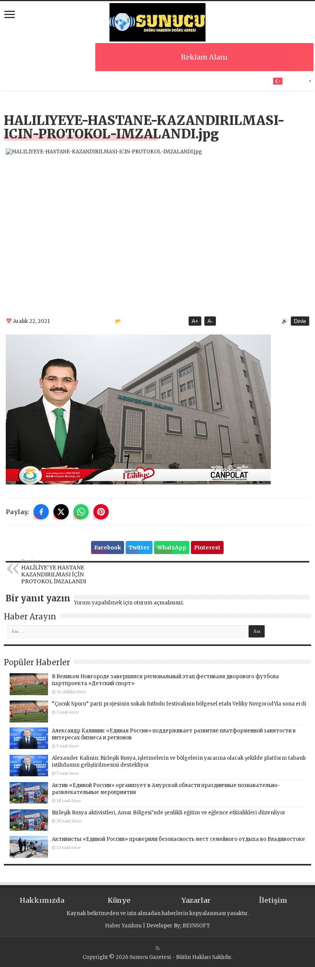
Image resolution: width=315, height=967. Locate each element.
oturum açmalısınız (158, 602)
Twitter (139, 547)
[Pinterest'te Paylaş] (101, 511)
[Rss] (158, 948)
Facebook (107, 547)
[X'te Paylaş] (61, 511)
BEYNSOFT (196, 925)
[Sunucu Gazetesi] (157, 22)
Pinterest (207, 547)
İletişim (273, 900)
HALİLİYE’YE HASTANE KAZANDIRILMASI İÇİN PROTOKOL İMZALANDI (53, 572)
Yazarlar (196, 900)
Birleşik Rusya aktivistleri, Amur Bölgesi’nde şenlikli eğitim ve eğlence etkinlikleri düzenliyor (168, 812)
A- (210, 321)
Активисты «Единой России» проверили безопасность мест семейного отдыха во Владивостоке (178, 839)
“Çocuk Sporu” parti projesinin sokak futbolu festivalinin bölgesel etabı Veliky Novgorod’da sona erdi (179, 704)
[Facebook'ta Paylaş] (41, 511)
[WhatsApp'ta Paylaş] (81, 511)
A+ (195, 321)
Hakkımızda (42, 900)
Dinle (300, 321)
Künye (119, 900)
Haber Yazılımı (123, 925)
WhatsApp (171, 547)
